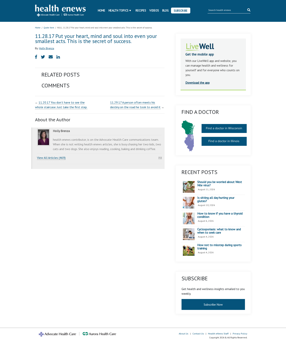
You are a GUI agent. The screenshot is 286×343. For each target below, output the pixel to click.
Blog (165, 10)
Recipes (141, 10)
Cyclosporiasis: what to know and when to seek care (219, 231)
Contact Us (198, 333)
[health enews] (60, 11)
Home (101, 10)
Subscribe (181, 10)
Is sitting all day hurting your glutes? (215, 199)
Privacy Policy (240, 333)
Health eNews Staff (218, 333)
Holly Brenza (46, 48)
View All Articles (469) (51, 158)
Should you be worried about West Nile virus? (219, 183)
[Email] (160, 156)
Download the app (197, 82)
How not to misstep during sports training (219, 246)
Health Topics (118, 10)
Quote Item (49, 27)
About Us (183, 333)
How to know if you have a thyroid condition (220, 215)
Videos (154, 10)
